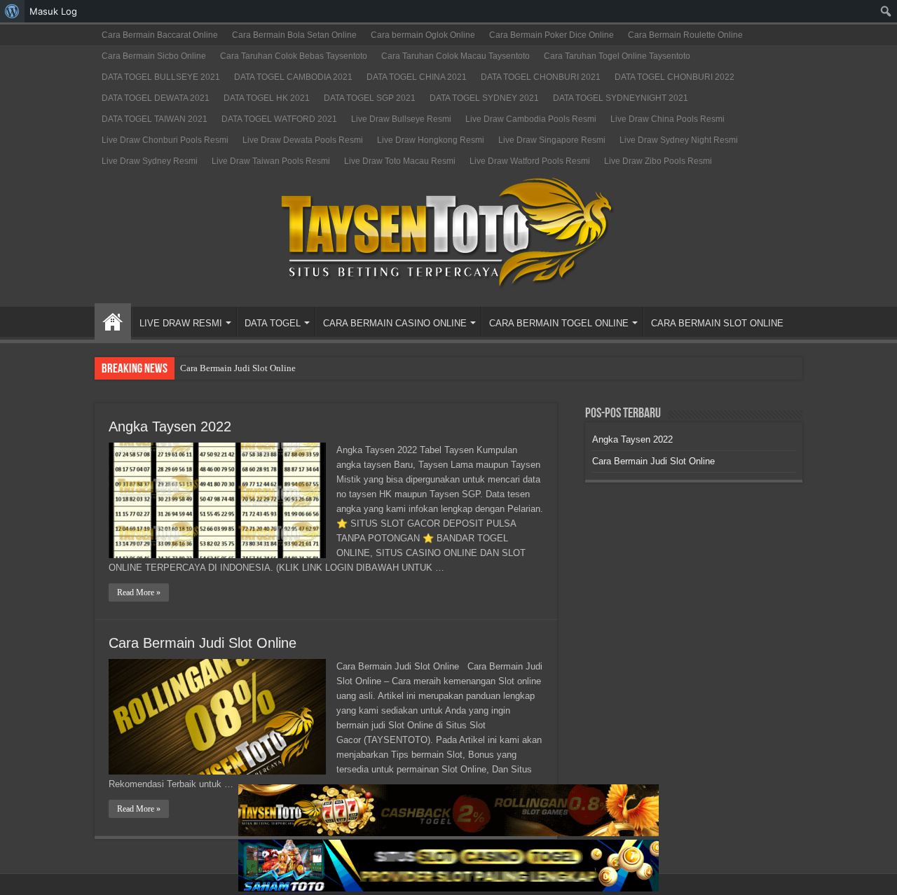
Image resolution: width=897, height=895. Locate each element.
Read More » (138, 592)
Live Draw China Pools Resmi (667, 119)
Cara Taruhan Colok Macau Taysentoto (455, 56)
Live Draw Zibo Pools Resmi (658, 161)
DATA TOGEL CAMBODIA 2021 (293, 77)
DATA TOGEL (273, 323)
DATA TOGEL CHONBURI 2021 (541, 77)
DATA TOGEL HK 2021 (267, 98)
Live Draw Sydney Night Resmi (678, 140)
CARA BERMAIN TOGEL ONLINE (559, 323)
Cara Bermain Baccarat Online (160, 35)
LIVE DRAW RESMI (180, 323)
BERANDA (113, 321)
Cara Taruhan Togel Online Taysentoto (617, 56)
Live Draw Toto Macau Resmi (400, 161)
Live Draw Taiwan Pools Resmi (271, 161)
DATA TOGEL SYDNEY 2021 (484, 98)
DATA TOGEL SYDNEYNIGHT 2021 (620, 98)
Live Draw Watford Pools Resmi (530, 161)
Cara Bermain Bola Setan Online (294, 35)
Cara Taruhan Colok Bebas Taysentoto (293, 56)
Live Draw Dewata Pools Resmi (302, 140)
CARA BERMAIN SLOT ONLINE (717, 323)
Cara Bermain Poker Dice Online (551, 35)
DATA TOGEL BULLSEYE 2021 (161, 77)
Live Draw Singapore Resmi (551, 140)
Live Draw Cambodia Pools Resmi (530, 119)
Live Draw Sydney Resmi (150, 161)
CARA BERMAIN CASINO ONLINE (395, 323)
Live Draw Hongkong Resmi (430, 140)
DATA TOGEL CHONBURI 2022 (674, 77)
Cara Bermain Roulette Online (685, 35)
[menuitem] (12, 11)
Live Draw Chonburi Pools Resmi (165, 140)
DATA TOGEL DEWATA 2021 (156, 98)
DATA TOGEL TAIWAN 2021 (154, 119)
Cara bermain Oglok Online (423, 35)
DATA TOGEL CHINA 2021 (417, 77)
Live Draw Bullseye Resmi (401, 119)
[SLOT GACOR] (448, 230)
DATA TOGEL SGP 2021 (370, 98)
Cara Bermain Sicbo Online (154, 56)
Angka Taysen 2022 (170, 426)
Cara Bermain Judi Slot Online (238, 368)
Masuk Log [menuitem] (53, 11)
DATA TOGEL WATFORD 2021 (279, 119)
